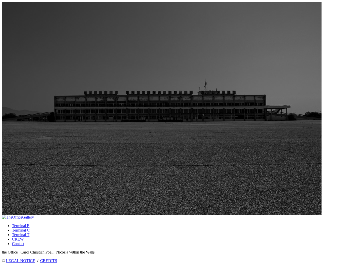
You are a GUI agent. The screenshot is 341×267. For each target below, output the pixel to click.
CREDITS (48, 261)
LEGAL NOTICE (20, 261)
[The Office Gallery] (18, 217)
